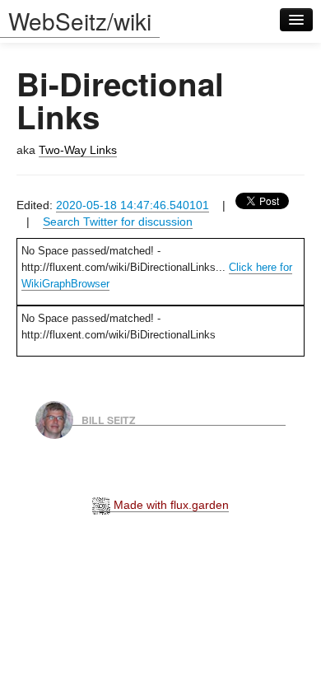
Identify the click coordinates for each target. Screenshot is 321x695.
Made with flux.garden (169, 504)
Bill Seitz (108, 419)
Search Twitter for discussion (118, 221)
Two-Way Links (78, 149)
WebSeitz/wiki (79, 20)
